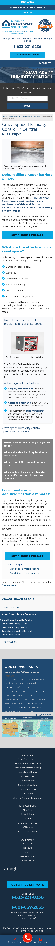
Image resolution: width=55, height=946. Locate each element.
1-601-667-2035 (27, 907)
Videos (27, 852)
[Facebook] (7, 869)
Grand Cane (39, 691)
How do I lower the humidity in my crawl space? (27, 444)
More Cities (44, 715)
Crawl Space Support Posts (27, 763)
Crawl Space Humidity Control (17, 620)
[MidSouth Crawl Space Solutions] (28, 938)
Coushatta (9, 687)
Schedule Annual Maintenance (27, 7)
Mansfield (38, 703)
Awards (27, 818)
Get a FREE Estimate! (27, 235)
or (27, 54)
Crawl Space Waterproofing (25, 569)
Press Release (27, 814)
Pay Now (27, 12)
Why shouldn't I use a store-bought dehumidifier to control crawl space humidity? (24, 475)
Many (7, 707)
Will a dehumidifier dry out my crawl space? (25, 464)
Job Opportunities (27, 823)
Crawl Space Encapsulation (24, 573)
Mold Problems (27, 780)
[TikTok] (15, 869)
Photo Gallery (9, 642)
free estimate (9, 585)
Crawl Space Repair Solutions (19, 614)
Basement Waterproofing (27, 767)
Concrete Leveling (27, 785)
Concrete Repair (27, 789)
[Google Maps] (3, 869)
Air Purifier (27, 793)
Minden (24, 707)
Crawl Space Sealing (11, 635)
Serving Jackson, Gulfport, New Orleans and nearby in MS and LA (27, 39)
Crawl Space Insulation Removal (17, 631)
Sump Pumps (28, 776)
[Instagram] (11, 869)
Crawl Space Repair (18, 599)
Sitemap (39, 931)
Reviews (27, 848)
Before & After (27, 856)
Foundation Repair (27, 772)
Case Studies (27, 843)
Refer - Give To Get (27, 831)
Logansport (28, 703)
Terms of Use (26, 931)
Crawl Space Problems (14, 607)
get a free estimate (27, 884)
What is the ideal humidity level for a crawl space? (25, 454)
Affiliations (27, 827)
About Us (27, 810)
